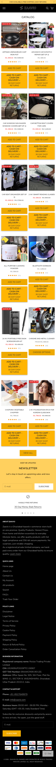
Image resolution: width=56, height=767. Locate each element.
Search (6, 589)
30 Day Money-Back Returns (28, 506)
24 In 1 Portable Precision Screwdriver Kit (14, 340)
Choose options (41, 352)
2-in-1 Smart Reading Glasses (42, 194)
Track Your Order (10, 599)
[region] (28, 502)
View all (28, 453)
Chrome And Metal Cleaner (42, 339)
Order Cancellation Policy (14, 649)
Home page (8, 566)
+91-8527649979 (18, 694)
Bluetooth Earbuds (42, 266)
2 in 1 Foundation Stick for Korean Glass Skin (41, 411)
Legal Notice (8, 616)
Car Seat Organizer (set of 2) (14, 195)
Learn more (15, 554)
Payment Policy (10, 635)
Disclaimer (8, 611)
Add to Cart (14, 68)
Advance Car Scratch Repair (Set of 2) (42, 53)
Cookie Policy (9, 630)
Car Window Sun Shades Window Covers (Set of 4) (14, 124)
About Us (7, 571)
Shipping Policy (10, 639)
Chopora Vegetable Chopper (14, 411)
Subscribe (44, 486)
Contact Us (8, 575)
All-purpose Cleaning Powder (14, 267)
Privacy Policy (9, 625)
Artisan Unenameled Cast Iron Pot (14, 53)
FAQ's (5, 594)
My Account (8, 580)
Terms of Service (10, 621)
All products (8, 585)
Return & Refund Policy (13, 644)
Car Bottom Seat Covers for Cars (41, 124)
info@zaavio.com (18, 699)
